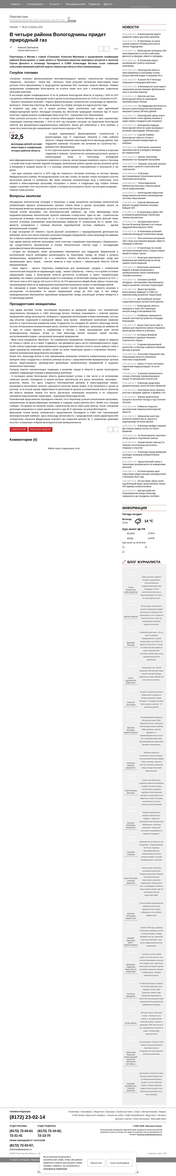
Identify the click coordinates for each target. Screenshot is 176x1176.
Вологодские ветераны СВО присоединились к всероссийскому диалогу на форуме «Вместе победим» (144, 53)
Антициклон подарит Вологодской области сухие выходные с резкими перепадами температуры (143, 128)
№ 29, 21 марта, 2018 (32, 27)
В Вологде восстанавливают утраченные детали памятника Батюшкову (141, 176)
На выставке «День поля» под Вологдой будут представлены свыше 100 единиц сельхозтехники (144, 484)
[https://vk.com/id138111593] (130, 597)
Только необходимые (119, 1163)
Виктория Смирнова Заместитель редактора (130, 968)
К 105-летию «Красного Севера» (88, 1115)
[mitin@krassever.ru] (130, 1028)
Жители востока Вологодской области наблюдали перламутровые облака (139, 99)
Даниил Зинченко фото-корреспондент (131, 941)
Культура (110, 1111)
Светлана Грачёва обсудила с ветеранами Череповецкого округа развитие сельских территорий (142, 282)
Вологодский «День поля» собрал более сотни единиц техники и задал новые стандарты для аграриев (143, 118)
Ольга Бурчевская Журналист (131, 680)
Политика (74, 1111)
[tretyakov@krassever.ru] (130, 709)
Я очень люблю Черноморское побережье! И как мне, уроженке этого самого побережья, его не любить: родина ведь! (151, 909)
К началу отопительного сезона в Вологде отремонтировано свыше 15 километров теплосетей (142, 376)
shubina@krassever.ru (21, 1149)
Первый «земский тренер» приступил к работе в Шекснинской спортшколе (144, 166)
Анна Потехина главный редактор (131, 880)
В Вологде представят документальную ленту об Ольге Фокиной (143, 384)
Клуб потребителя (134, 1115)
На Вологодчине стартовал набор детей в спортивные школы (144, 436)
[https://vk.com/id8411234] (132, 832)
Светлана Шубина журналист (131, 765)
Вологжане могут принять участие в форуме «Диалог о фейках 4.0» (143, 391)
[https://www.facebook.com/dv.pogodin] (133, 650)
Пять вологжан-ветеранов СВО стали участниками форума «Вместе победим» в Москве (143, 241)
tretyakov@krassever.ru (28, 50)
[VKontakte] (63, 452)
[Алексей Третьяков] (14, 48)
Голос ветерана (141, 1119)
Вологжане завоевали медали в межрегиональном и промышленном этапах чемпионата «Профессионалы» (141, 271)
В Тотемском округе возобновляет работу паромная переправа (140, 63)
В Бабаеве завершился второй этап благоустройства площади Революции (142, 318)
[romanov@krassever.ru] (130, 737)
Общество (99, 1111)
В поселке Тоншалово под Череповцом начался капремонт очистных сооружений (143, 357)
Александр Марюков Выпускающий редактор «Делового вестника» (130, 1058)
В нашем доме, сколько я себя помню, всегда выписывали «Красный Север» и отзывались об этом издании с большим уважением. (151, 1048)
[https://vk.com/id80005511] (132, 1095)
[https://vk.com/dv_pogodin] (130, 650)
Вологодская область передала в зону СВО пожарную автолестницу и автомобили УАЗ (140, 308)
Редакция (36, 1159)
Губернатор (18, 429)
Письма (161, 1115)
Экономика (86, 1111)
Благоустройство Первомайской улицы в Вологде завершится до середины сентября (140, 493)
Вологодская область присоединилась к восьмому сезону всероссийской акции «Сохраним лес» (142, 73)
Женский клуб (158, 1119)
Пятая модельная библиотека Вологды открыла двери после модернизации (141, 186)
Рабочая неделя (40, 429)
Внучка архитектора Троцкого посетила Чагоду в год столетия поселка (143, 399)
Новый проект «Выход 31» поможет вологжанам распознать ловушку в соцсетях (143, 445)
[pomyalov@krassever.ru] (130, 621)
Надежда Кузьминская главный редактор (131, 1087)
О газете (14, 1159)
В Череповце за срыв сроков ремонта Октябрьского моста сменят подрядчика (141, 44)
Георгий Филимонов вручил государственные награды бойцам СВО (140, 205)
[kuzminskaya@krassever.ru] (129, 1095)
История (24, 1159)
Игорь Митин (131, 1023)
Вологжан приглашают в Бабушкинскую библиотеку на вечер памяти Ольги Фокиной (142, 260)
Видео (162, 1111)
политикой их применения (55, 1169)
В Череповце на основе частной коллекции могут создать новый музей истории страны (143, 251)
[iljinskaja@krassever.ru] (127, 597)
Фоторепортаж (149, 1111)
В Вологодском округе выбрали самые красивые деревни (141, 35)
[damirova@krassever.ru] (130, 1001)
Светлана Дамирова (130, 995)
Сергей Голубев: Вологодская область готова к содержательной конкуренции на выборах (139, 138)
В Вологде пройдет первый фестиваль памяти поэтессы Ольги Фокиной (144, 428)
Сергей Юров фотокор (131, 791)
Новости (130, 27)
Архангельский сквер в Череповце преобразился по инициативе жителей (144, 464)
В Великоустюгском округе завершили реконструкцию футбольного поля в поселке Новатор (144, 89)
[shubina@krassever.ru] (130, 772)
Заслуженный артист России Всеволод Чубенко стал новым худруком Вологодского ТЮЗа (142, 224)
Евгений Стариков (131, 853)
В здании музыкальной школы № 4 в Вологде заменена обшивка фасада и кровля (143, 347)
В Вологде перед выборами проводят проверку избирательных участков (144, 455)
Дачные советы (123, 1119)
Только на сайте (115, 1115)
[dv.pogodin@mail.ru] (127, 650)
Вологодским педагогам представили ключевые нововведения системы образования (142, 195)
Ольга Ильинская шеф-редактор (130, 589)
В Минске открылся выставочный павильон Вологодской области (141, 409)
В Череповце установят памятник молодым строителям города (142, 232)
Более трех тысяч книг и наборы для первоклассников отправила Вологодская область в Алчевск (143, 328)
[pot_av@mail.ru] (130, 888)
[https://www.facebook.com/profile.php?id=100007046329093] (133, 597)
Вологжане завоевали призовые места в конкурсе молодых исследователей (141, 150)
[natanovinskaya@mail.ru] (129, 832)
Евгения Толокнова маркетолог (131, 916)
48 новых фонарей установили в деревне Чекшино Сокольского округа (139, 337)
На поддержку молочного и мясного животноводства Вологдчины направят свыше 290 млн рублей (144, 109)
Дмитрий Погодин (131, 644)
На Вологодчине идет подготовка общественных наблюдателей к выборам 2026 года (144, 474)
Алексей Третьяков (28, 47)
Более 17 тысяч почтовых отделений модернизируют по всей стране (142, 366)
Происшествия (124, 1111)
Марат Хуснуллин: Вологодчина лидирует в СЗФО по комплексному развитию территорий (141, 292)
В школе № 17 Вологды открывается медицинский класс (141, 81)
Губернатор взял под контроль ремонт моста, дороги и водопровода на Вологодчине (140, 419)
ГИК (164, 1153)
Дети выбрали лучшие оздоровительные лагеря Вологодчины (142, 300)
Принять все (96, 1163)
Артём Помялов (131, 616)
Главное (14, 27)
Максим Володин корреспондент (131, 730)
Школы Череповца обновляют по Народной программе (141, 158)
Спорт (137, 1111)
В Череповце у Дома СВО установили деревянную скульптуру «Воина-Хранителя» (142, 215)
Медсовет (151, 1115)
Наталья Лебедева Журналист (131, 825)
